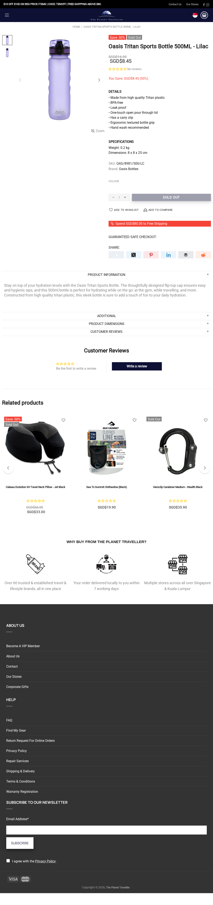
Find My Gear (16, 730)
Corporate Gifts (17, 687)
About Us (13, 656)
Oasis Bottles (128, 169)
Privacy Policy (16, 751)
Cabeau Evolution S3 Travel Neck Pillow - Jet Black (35, 487)
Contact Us (175, 4)
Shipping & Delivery (20, 771)
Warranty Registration (22, 792)
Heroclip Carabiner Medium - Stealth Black (178, 487)
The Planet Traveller (106, 15)
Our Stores (192, 4)
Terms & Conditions (20, 781)
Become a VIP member (23, 646)
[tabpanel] (35, 468)
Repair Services (17, 761)
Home (76, 26)
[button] (117, 69)
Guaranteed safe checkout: (133, 237)
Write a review (137, 366)
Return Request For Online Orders (30, 741)
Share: (114, 247)
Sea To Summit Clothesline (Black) (106, 487)
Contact (12, 666)
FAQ (9, 720)
